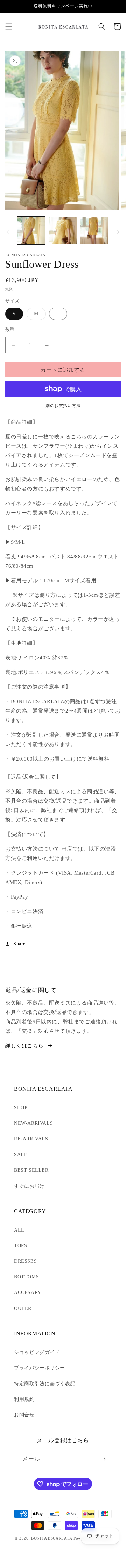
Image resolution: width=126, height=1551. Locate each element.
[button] (8, 26)
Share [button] (19, 944)
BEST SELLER (31, 1170)
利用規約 (24, 1399)
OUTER (22, 1308)
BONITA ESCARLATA (51, 1538)
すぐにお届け (29, 1186)
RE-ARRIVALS (31, 1139)
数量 (10, 329)
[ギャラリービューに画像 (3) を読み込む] (94, 230)
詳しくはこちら (24, 1045)
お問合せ (24, 1415)
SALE (20, 1154)
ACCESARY (27, 1292)
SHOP (20, 1107)
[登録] (103, 1459)
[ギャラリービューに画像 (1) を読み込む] (31, 230)
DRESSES (25, 1261)
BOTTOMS (26, 1277)
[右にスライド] (118, 232)
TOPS (20, 1245)
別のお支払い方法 (63, 405)
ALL (19, 1230)
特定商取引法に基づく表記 (44, 1383)
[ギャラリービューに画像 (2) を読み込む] (63, 230)
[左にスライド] (7, 232)
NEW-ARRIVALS (33, 1123)
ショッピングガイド (37, 1352)
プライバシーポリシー (39, 1368)
